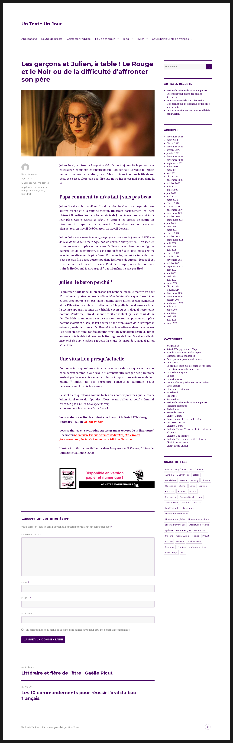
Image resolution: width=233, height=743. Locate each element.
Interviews (172, 362)
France (193, 491)
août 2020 (172, 186)
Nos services (173, 399)
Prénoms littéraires (177, 406)
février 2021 (173, 176)
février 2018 (173, 253)
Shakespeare (194, 541)
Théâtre (182, 547)
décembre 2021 (175, 156)
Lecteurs (185, 502)
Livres (140, 38)
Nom (25, 582)
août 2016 (171, 306)
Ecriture (203, 486)
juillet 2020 (172, 190)
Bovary (194, 480)
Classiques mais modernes (35, 183)
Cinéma (206, 480)
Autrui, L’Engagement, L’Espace (183, 349)
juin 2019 (171, 223)
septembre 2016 (175, 303)
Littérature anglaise (175, 519)
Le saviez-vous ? (175, 379)
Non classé (172, 392)
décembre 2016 (174, 293)
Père (41, 190)
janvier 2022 (173, 153)
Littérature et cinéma (178, 389)
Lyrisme (169, 530)
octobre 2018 (173, 236)
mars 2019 (172, 230)
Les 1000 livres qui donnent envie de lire (188, 382)
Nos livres (172, 396)
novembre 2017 (174, 260)
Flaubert (182, 491)
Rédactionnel (174, 409)
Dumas (182, 486)
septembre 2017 (175, 266)
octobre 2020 (173, 183)
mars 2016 (172, 323)
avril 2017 (171, 280)
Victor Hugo (171, 552)
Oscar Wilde (182, 536)
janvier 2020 (173, 206)
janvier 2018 (173, 256)
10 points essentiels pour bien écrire (185, 100)
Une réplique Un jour (177, 446)
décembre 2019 (174, 210)
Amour (168, 469)
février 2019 (173, 233)
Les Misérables (172, 508)
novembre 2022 (175, 146)
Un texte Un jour (93, 421)
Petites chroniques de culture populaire (187, 90)
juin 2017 (171, 273)
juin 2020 (171, 193)
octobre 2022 (173, 150)
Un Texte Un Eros (176, 422)
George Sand (187, 497)
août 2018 (171, 243)
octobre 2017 (173, 263)
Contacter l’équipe (79, 38)
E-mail (26, 598)
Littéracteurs (173, 386)
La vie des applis (105, 38)
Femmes (169, 491)
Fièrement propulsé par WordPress (60, 727)
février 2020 (173, 203)
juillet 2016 (172, 309)
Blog (126, 38)
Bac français (183, 475)
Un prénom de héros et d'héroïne (184, 419)
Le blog (170, 376)
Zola (183, 552)
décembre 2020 (175, 180)
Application (27, 187)
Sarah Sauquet (29, 174)
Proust (205, 536)
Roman (169, 541)
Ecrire (193, 486)
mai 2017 (171, 276)
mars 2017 (172, 283)
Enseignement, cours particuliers (184, 359)
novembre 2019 (174, 213)
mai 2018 (171, 246)
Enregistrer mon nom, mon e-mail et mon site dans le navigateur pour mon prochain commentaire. (78, 630)
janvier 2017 (173, 290)
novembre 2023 (175, 136)
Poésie (195, 536)
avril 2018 (171, 250)
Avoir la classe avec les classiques (184, 352)
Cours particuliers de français (170, 38)
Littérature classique (198, 519)
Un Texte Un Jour (41, 23)
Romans (180, 541)
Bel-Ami (184, 480)
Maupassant (200, 530)
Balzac (195, 475)
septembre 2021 (175, 163)
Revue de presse (51, 38)
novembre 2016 (174, 296)
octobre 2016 (173, 299)
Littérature (188, 508)
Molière (169, 536)
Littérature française (175, 524)
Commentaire (31, 534)
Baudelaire (171, 480)
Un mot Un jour (174, 416)
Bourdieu (39, 187)
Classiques (170, 486)
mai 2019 (171, 226)
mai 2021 (171, 170)
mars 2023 (172, 140)
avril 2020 (172, 196)
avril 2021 (172, 173)
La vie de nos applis (177, 372)
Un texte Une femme (178, 436)
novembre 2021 (175, 160)
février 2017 (173, 286)
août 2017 (171, 270)
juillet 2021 (172, 166)
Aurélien (169, 475)
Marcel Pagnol (183, 530)
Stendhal (26, 194)
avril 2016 (171, 319)
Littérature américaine (176, 513)
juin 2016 (171, 313)
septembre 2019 (175, 220)
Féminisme (171, 497)
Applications (29, 38)
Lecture (197, 502)
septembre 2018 (175, 240)
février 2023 (173, 143)
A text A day (173, 346)
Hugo (200, 497)
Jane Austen (171, 502)
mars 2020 (172, 200)
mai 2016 (171, 316)
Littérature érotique (199, 524)
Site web (26, 613)
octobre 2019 (173, 216)
